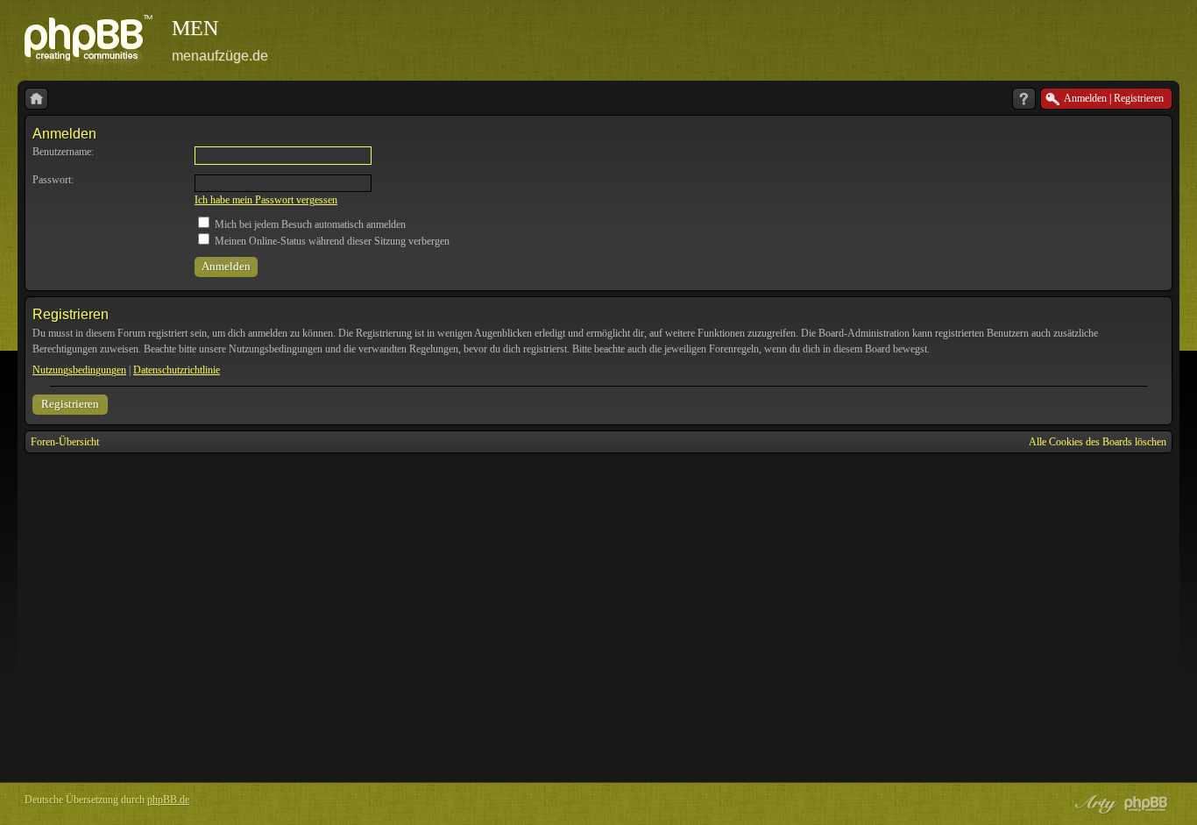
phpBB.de (168, 799)
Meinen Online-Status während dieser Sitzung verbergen (331, 241)
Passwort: (53, 180)
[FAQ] (1024, 99)
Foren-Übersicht (65, 442)
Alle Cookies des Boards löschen (1097, 442)
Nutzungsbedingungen (79, 370)
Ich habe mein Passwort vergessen (266, 200)
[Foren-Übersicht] (36, 99)
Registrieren (70, 403)
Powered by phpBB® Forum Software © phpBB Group (1146, 804)
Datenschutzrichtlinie (176, 370)
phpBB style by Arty (1093, 804)
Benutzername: (63, 152)
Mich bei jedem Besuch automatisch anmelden (309, 224)
